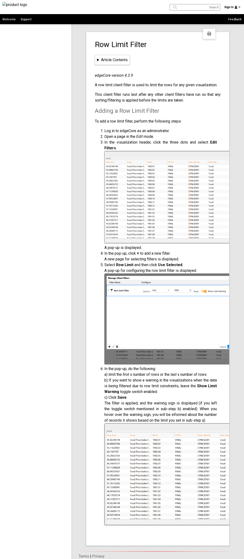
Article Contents (114, 60)
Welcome (9, 19)
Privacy (98, 556)
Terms (84, 556)
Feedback (235, 19)
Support (25, 19)
